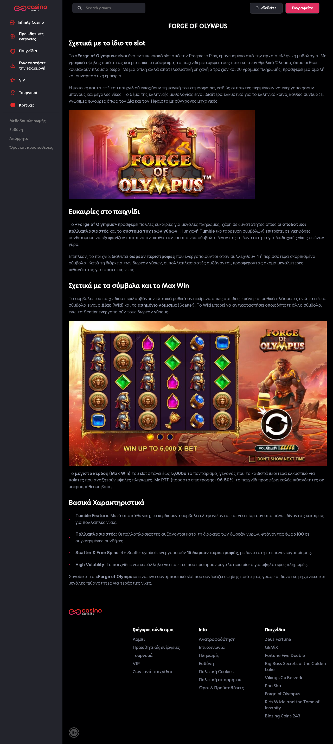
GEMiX (271, 647)
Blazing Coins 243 (282, 716)
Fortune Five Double (285, 656)
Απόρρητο (18, 138)
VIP (136, 664)
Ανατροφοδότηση (217, 639)
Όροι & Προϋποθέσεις (221, 688)
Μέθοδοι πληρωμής (27, 120)
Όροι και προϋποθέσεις (31, 147)
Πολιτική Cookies (216, 672)
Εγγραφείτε (302, 8)
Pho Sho (273, 686)
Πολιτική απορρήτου (220, 680)
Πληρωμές (209, 656)
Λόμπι (139, 639)
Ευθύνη (16, 129)
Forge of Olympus (282, 694)
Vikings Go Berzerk (283, 678)
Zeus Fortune (278, 639)
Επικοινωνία (212, 647)
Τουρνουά (143, 656)
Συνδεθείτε (266, 8)
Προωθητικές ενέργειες (156, 647)
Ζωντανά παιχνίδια (152, 672)
